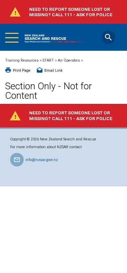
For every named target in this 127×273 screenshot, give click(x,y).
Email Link (53, 70)
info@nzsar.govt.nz (41, 160)
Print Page (21, 70)
